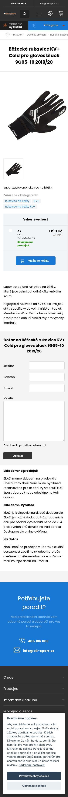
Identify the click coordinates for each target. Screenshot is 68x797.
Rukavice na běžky (17, 201)
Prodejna (10, 688)
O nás (8, 677)
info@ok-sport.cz (49, 3)
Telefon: (9, 377)
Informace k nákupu (20, 700)
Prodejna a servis (17, 711)
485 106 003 (18, 3)
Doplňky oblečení (36, 34)
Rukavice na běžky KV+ (20, 206)
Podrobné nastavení (32, 765)
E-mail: (8, 388)
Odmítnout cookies (34, 785)
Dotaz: (8, 397)
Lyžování (18, 34)
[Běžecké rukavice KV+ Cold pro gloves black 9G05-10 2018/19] (35, 114)
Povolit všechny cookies (34, 775)
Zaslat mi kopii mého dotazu (22, 445)
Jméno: (8, 366)
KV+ (36, 201)
